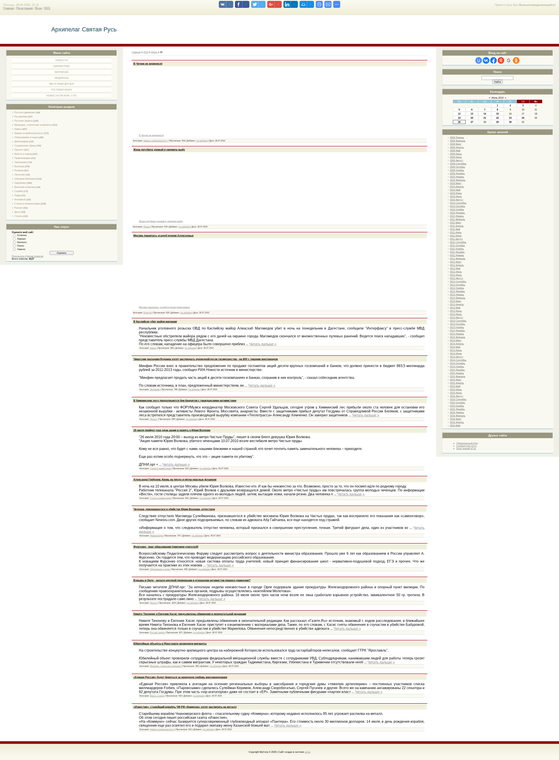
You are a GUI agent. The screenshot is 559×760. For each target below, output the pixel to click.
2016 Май (455, 425)
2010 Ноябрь (457, 209)
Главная (8, 8)
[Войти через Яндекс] (501, 60)
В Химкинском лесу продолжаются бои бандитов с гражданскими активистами (184, 400)
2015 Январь (457, 373)
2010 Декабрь (457, 212)
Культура (19, 166)
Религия (18, 170)
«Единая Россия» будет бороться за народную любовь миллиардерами (180, 677)
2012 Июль (456, 275)
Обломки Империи (24, 178)
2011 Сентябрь (458, 242)
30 (510, 122)
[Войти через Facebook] (493, 60)
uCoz (308, 752)
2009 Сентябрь (458, 163)
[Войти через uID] (478, 60)
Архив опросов (35, 256)
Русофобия (20, 116)
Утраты (18, 216)
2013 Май (455, 307)
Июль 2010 (498, 97)
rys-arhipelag (202, 141)
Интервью (20, 199)
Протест (19, 149)
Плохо (20, 245)
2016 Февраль (457, 415)
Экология (19, 174)
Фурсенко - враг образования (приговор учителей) (165, 546)
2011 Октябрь (457, 245)
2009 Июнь (456, 154)
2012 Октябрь (457, 284)
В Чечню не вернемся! (147, 63)
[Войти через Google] (508, 60)
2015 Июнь (456, 389)
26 (459, 122)
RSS (47, 8)
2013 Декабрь (457, 330)
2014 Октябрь (457, 363)
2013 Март (455, 301)
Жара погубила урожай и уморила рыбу (159, 149)
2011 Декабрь (457, 252)
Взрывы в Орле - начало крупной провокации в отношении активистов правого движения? (191, 580)
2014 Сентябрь (458, 360)
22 (497, 118)
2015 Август (456, 396)
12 (459, 113)
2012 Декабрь (457, 291)
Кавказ (18, 129)
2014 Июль (456, 353)
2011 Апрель (457, 226)
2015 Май (455, 386)
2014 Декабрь (457, 370)
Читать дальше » (262, 344)
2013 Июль (456, 314)
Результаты (18, 256)
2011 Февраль (457, 219)
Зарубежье (20, 183)
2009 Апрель (457, 147)
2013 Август (456, 317)
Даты (17, 212)
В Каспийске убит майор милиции (155, 321)
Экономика (20, 162)
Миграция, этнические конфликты (33, 125)
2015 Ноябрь (457, 406)
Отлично (22, 235)
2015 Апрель (457, 383)
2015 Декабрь (457, 409)
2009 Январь (457, 137)
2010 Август (456, 199)
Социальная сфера (25, 145)
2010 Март (455, 183)
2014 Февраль (457, 337)
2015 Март (455, 379)
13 (472, 113)
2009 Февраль (457, 140)
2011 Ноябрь (457, 248)
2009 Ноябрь (457, 170)
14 (484, 113)
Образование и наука (26, 137)
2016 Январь (457, 412)
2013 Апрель (457, 304)
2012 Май (455, 268)
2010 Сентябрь (458, 203)
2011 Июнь (456, 232)
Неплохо (22, 242)
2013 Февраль (457, 298)
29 (497, 122)
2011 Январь (457, 216)
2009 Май (455, 150)
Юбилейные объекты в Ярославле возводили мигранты (170, 643)
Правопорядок (22, 158)
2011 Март (455, 222)
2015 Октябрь (457, 402)
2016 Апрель (457, 422)
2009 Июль (456, 157)
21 (484, 118)
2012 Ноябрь (457, 288)
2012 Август (456, 278)
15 (497, 113)
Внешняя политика (24, 187)
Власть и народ (22, 154)
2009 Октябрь (457, 167)
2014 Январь (457, 334)
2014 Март (455, 340)
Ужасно (21, 249)
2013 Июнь (456, 311)
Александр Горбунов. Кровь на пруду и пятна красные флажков (174, 479)
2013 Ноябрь (457, 327)
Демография (21, 141)
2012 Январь (457, 255)
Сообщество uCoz (466, 445)
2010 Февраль (457, 180)
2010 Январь (457, 176)
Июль (154, 52)
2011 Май (455, 229)
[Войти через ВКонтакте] (486, 60)
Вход (38, 8)
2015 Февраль (457, 376)
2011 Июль (456, 235)
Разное (18, 207)
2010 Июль (456, 196)
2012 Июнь (456, 271)
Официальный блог (467, 443)
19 (459, 118)
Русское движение (24, 112)
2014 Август (456, 356)
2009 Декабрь (457, 173)
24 (523, 118)
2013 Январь (457, 294)
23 (510, 118)
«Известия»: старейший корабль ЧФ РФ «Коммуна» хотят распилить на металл (185, 707)
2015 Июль (456, 392)
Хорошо (21, 238)
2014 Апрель (457, 343)
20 (472, 118)
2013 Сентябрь (458, 320)
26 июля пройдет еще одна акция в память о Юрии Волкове (171, 430)
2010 (145, 52)
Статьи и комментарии (27, 203)
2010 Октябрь (457, 206)
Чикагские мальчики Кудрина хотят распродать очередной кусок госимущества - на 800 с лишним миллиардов (205, 359)
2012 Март (455, 262)
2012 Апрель (457, 265)
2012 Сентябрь (458, 281)
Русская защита (23, 120)
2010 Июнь (456, 193)
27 (472, 122)
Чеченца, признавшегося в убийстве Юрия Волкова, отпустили (174, 509)
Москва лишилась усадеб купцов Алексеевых (163, 235)
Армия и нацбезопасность (28, 133)
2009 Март (455, 144)
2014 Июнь (456, 350)
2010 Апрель (457, 186)
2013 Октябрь (457, 324)
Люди (17, 195)
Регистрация (24, 8)
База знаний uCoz (466, 448)
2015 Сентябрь (458, 399)
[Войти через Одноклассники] (516, 60)
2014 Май (455, 347)
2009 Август (456, 160)
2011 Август (456, 239)
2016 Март (455, 419)
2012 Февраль (457, 258)
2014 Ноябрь (457, 366)
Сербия (18, 191)
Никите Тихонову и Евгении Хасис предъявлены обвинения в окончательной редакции (189, 614)
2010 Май (455, 190)
